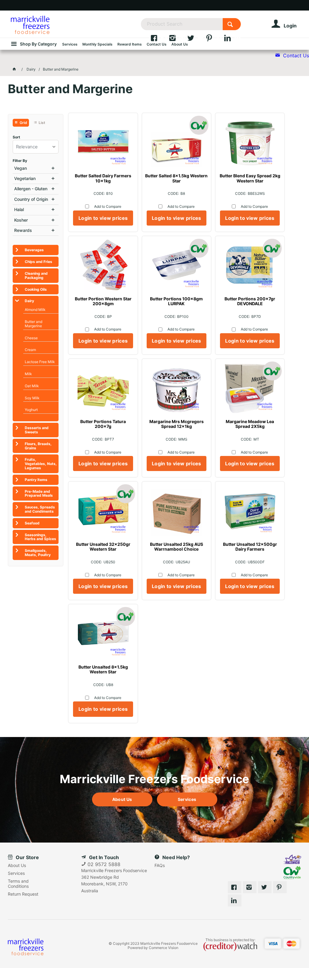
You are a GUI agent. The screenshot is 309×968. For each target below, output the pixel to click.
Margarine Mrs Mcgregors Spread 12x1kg (176, 424)
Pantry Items (36, 479)
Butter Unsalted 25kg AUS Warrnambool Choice (176, 547)
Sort (16, 137)
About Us (122, 799)
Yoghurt (31, 409)
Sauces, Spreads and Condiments (40, 509)
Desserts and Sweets (37, 429)
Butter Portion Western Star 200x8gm (103, 301)
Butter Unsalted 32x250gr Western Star (103, 547)
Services (187, 799)
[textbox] (182, 24)
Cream (30, 349)
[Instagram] (178, 39)
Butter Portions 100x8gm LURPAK (176, 301)
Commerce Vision (163, 947)
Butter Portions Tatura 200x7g (103, 424)
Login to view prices (103, 218)
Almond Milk (35, 309)
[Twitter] (196, 39)
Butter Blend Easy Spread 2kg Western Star (250, 178)
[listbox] (36, 146)
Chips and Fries (38, 261)
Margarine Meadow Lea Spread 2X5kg (250, 424)
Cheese (31, 338)
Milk (28, 374)
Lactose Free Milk (40, 361)
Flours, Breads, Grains (38, 445)
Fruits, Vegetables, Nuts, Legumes (41, 463)
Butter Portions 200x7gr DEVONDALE (250, 301)
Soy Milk (32, 398)
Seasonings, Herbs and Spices (40, 537)
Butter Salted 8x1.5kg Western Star (176, 178)
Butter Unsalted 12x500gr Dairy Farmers (250, 547)
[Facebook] (159, 39)
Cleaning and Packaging (36, 275)
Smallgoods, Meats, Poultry (38, 552)
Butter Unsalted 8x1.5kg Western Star (103, 669)
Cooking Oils (36, 289)
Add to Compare (107, 206)
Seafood (32, 523)
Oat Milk (32, 386)
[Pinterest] (214, 39)
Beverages (34, 250)
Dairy (29, 301)
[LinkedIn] (232, 39)
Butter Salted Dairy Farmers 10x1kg (103, 178)
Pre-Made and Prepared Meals (39, 493)
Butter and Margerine (33, 323)
